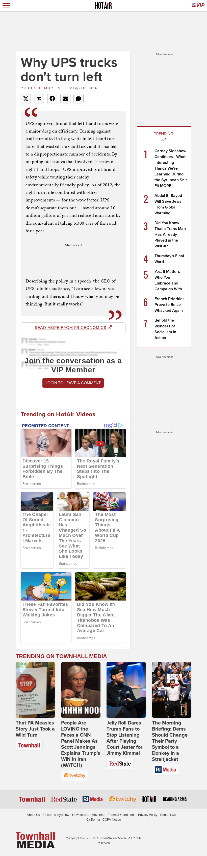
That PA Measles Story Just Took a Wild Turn (35, 729)
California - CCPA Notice (103, 820)
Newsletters (80, 815)
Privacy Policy (147, 815)
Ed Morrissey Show (56, 815)
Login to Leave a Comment (73, 382)
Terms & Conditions (121, 815)
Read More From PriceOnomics (71, 327)
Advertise (98, 815)
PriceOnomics (39, 88)
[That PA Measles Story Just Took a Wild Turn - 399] (35, 690)
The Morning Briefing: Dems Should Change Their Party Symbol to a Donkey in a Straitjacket (170, 741)
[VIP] (198, 5)
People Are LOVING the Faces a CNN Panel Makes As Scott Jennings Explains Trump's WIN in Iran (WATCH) (80, 744)
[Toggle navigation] (6, 5)
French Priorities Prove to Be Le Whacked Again (169, 304)
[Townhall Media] (35, 840)
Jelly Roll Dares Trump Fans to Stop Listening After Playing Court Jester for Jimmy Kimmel (124, 738)
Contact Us (168, 815)
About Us (33, 815)
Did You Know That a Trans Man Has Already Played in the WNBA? (170, 234)
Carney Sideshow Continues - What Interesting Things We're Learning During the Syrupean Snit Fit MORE (170, 168)
